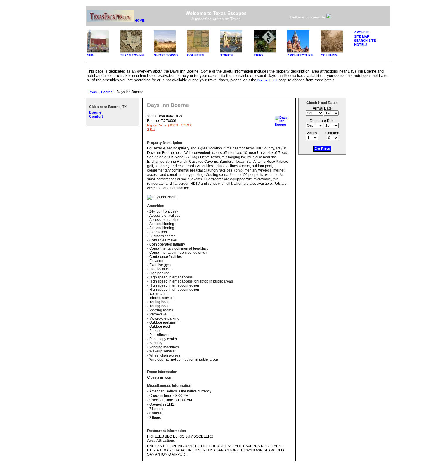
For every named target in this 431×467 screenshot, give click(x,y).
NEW (90, 55)
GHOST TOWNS (166, 55)
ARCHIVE (361, 32)
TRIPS (258, 55)
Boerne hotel (267, 80)
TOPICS (226, 55)
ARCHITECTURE (300, 55)
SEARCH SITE (365, 40)
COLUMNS (329, 55)
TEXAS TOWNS (132, 55)
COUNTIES (195, 55)
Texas (92, 92)
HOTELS (360, 44)
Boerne (106, 92)
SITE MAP (361, 36)
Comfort (96, 117)
